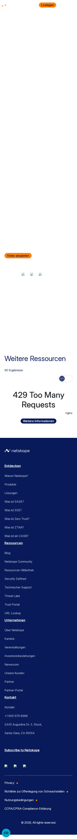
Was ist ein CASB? (16, 536)
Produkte (10, 484)
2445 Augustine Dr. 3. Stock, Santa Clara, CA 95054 (23, 729)
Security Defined (15, 579)
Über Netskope (14, 630)
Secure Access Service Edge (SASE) (46, 296)
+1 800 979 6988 (16, 716)
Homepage (11, 24)
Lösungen (10, 493)
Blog (7, 553)
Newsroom (11, 664)
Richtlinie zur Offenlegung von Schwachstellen (34, 791)
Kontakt (10, 697)
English (8, 316)
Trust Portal (12, 604)
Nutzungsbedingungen (19, 800)
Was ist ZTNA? (14, 527)
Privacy (9, 783)
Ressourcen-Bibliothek (19, 570)
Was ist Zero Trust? (16, 519)
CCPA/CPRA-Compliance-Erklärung (27, 808)
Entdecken (12, 466)
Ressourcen (32, 24)
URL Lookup (12, 613)
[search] (62, 5)
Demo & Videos (13, 296)
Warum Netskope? (16, 476)
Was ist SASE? (14, 501)
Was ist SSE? (13, 510)
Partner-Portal (13, 690)
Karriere (9, 638)
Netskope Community (18, 561)
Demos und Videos (57, 24)
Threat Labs (12, 596)
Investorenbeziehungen (19, 656)
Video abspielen (18, 255)
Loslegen (47, 5)
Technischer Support (18, 587)
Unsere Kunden (14, 673)
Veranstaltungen (14, 647)
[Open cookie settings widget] (6, 833)
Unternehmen (14, 620)
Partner (9, 681)
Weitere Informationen (38, 421)
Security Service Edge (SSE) (21, 301)
